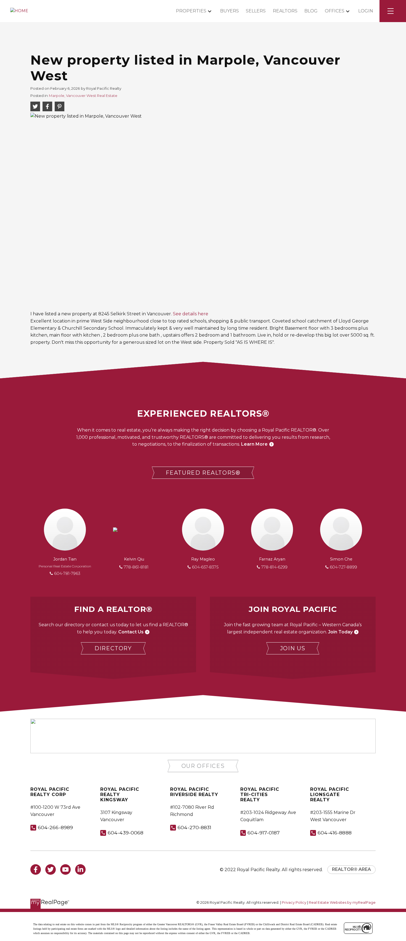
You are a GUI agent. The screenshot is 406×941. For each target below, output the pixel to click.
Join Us (292, 648)
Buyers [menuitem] (229, 11)
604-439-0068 (125, 833)
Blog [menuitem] (311, 11)
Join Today (340, 632)
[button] (203, 473)
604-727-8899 (343, 567)
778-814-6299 (274, 567)
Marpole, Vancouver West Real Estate (83, 95)
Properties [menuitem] (191, 11)
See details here (190, 313)
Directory (113, 648)
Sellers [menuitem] (256, 11)
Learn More (254, 444)
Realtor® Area (351, 869)
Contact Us (131, 632)
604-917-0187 (263, 833)
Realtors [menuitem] (285, 11)
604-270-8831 (194, 827)
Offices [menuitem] (334, 11)
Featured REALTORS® (203, 472)
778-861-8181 (136, 567)
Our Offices (203, 766)
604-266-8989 (55, 827)
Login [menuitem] (365, 11)
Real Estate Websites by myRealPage (342, 902)
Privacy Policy (294, 902)
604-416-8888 (335, 833)
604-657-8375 (205, 567)
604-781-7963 (67, 573)
